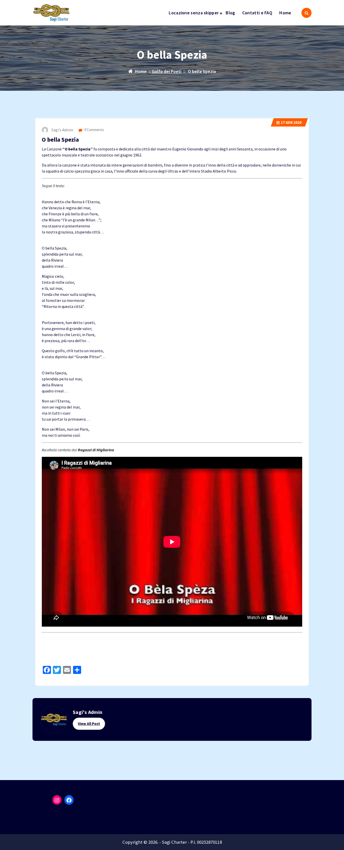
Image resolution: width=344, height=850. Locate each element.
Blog (230, 13)
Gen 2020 (291, 122)
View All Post (89, 723)
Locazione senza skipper (194, 13)
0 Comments (94, 129)
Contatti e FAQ (257, 13)
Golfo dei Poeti (166, 71)
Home (285, 13)
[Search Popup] (306, 13)
